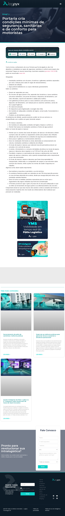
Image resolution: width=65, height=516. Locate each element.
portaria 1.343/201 (50, 71)
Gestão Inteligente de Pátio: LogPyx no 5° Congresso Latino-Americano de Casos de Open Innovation (16, 401)
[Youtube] (57, 496)
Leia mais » (6, 354)
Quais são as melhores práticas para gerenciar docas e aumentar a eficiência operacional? (48, 336)
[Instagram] (53, 498)
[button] (60, 4)
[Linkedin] (53, 496)
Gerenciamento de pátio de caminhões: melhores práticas (13, 335)
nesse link (22, 73)
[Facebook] (57, 498)
